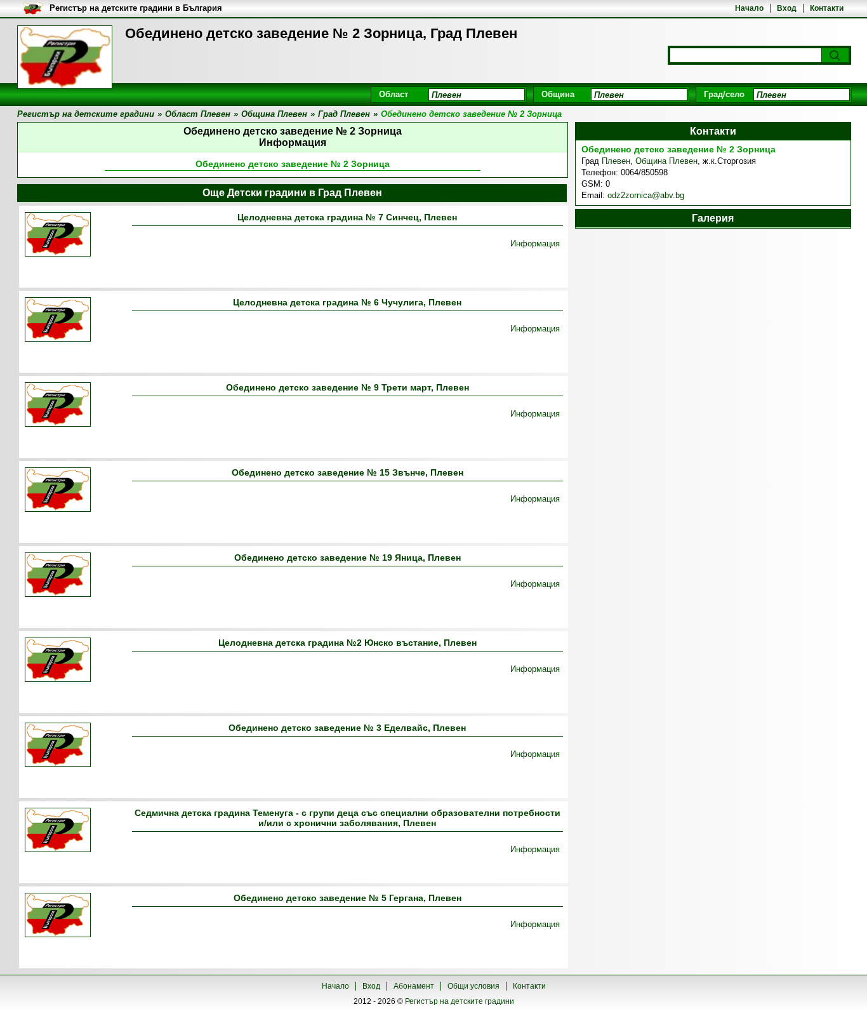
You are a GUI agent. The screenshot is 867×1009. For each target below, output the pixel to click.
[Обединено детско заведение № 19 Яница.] (58, 575)
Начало (749, 8)
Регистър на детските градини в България (136, 8)
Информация (535, 243)
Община (557, 94)
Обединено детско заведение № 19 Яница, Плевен (347, 557)
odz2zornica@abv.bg (645, 195)
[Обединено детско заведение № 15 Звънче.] (58, 490)
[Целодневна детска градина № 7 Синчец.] (58, 235)
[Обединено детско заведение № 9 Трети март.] (58, 405)
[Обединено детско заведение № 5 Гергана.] (58, 916)
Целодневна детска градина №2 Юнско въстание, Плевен (347, 643)
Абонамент (414, 986)
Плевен (616, 161)
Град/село (724, 94)
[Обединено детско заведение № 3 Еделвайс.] (58, 746)
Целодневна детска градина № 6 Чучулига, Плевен (347, 302)
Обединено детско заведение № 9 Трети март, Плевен (347, 387)
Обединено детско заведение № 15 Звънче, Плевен (347, 472)
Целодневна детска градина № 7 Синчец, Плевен (347, 217)
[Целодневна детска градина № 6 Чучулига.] (58, 320)
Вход (787, 8)
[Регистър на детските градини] (64, 57)
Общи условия (473, 986)
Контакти (827, 8)
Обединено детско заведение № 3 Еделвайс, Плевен (347, 728)
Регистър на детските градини (459, 1001)
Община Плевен (666, 161)
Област (393, 94)
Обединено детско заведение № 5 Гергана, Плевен (347, 898)
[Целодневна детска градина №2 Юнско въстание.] (58, 661)
